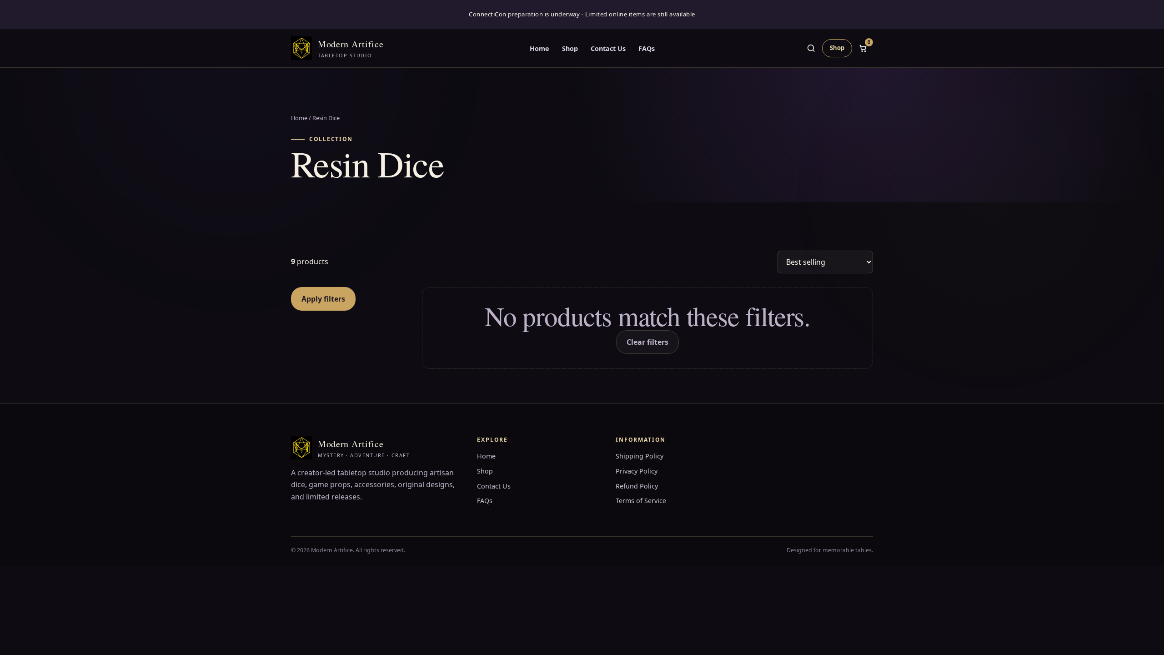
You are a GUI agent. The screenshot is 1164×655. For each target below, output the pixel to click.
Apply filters (323, 299)
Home (539, 48)
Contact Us (608, 48)
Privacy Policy (636, 471)
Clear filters (647, 342)
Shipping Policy (639, 456)
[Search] (811, 48)
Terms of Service (641, 500)
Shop (570, 48)
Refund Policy (637, 486)
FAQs (646, 48)
